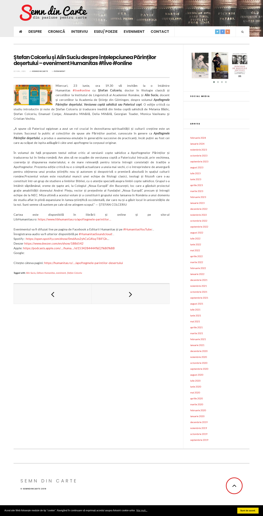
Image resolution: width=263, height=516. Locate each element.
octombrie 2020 (198, 362)
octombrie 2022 (198, 220)
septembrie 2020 (199, 368)
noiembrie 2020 (198, 356)
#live (76, 90)
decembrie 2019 (198, 422)
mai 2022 (195, 250)
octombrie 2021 (198, 291)
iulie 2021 (195, 309)
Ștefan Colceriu (74, 272)
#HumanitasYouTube (137, 229)
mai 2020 (195, 392)
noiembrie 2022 (198, 214)
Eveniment (134, 31)
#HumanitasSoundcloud (95, 234)
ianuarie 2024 (197, 143)
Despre (35, 31)
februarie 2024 (198, 137)
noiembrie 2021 (198, 285)
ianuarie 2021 (197, 345)
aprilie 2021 (196, 327)
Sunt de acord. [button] (248, 510)
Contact (160, 31)
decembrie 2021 (198, 279)
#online (85, 90)
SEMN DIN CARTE (49, 481)
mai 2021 (195, 321)
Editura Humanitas (46, 272)
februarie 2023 (198, 196)
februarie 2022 (198, 268)
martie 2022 (196, 262)
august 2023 (196, 167)
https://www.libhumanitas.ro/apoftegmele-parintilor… (74, 219)
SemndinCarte (40, 71)
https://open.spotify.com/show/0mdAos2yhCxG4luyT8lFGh (66, 238)
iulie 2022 (195, 238)
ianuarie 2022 (197, 274)
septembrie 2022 (199, 226)
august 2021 (196, 303)
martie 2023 (196, 191)
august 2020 (196, 374)
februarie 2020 (198, 410)
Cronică (56, 31)
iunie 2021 (195, 315)
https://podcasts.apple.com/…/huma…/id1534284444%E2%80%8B (69, 248)
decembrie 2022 (198, 208)
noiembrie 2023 (198, 149)
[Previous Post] (53, 294)
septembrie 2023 (199, 161)
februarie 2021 (198, 339)
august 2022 (196, 232)
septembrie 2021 (199, 297)
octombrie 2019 (198, 433)
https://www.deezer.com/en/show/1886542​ (54, 243)
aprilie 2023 (196, 185)
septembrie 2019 (199, 439)
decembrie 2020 (198, 351)
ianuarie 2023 (197, 202)
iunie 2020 (195, 386)
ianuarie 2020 (197, 416)
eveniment (61, 272)
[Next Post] (131, 294)
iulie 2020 (195, 380)
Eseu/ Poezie (106, 31)
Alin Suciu (31, 272)
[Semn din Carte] (53, 13)
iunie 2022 (195, 244)
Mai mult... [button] (141, 510)
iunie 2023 (195, 179)
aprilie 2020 (196, 398)
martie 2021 (196, 333)
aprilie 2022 (196, 256)
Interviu (79, 31)
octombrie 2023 (198, 155)
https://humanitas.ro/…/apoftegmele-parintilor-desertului (83, 263)
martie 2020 (196, 404)
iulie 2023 (195, 173)
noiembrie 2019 (198, 428)
